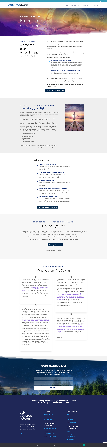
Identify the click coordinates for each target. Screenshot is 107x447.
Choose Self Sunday (49, 439)
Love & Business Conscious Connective (77, 417)
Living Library (70, 419)
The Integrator (71, 434)
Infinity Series (85, 5)
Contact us (22, 433)
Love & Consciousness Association (52, 417)
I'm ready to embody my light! (55, 91)
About (68, 414)
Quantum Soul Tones (49, 431)
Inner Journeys (75, 5)
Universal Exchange (48, 414)
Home (67, 5)
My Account (97, 1)
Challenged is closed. (55, 245)
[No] (105, 445)
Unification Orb (71, 436)
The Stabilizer (70, 439)
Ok (83, 445)
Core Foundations (71, 422)
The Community (48, 419)
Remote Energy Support (50, 428)
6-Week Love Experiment (50, 436)
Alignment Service (96, 5)
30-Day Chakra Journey (49, 433)
